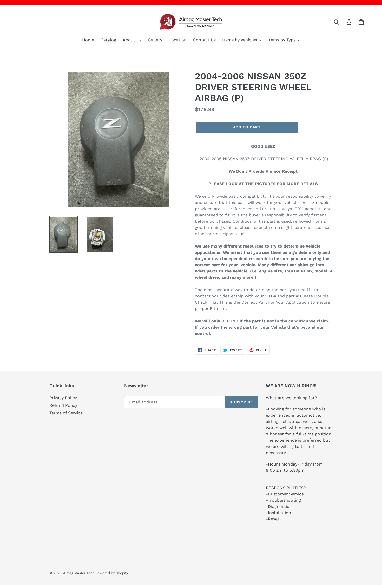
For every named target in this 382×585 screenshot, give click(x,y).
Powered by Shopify (111, 573)
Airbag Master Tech (79, 573)
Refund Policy (63, 405)
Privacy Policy (63, 397)
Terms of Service (66, 412)
